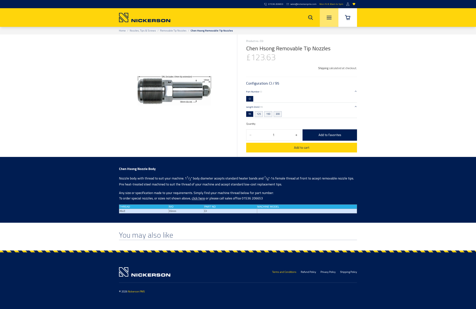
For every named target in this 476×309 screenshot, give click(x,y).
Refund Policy (308, 272)
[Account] (347, 4)
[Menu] (329, 17)
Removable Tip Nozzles (173, 30)
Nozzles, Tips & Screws (143, 30)
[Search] (310, 17)
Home (122, 30)
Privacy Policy (328, 272)
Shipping (323, 68)
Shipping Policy (348, 272)
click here (198, 198)
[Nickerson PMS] (144, 17)
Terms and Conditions (284, 272)
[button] (347, 17)
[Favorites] (354, 4)
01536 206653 (275, 4)
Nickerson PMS (136, 291)
